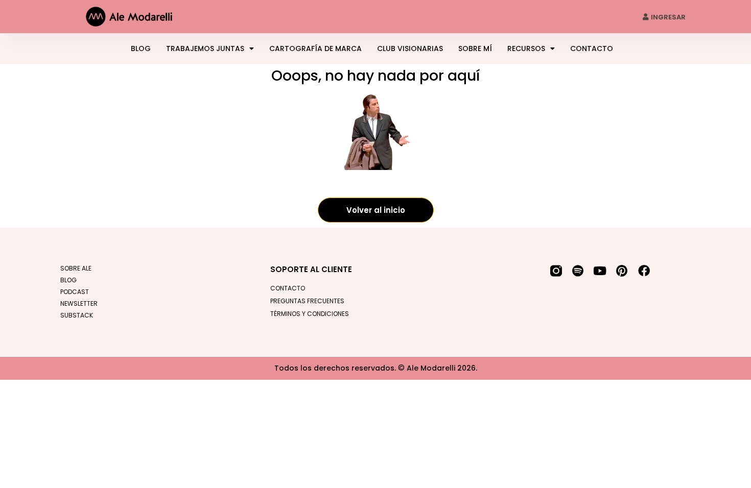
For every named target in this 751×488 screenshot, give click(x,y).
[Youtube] (600, 271)
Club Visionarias (410, 48)
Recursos (526, 48)
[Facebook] (644, 271)
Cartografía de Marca (315, 48)
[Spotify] (578, 271)
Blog (141, 48)
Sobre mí (475, 48)
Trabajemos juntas (205, 48)
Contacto (591, 48)
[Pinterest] (622, 271)
